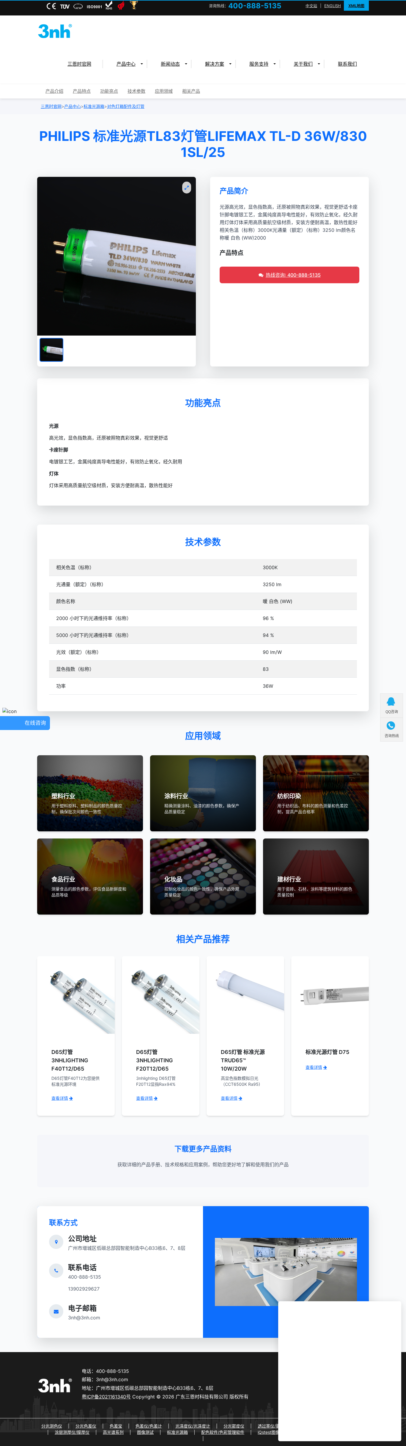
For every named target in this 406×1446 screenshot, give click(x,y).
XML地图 (356, 5)
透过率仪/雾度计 (273, 1425)
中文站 (311, 5)
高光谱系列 (113, 1432)
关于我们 (303, 64)
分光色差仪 (85, 1425)
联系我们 (347, 64)
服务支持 (258, 64)
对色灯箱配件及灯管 (125, 106)
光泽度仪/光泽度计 (192, 1425)
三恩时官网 (79, 64)
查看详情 (59, 1098)
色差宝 (116, 1425)
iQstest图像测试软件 (277, 1432)
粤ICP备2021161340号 (106, 1397)
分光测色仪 (51, 1425)
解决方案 (214, 64)
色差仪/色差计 (149, 1425)
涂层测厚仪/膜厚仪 (72, 1432)
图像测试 (145, 1432)
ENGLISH (332, 5)
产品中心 (126, 64)
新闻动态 (170, 64)
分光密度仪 (234, 1425)
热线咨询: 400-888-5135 (293, 275)
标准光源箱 (94, 106)
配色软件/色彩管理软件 (222, 1432)
